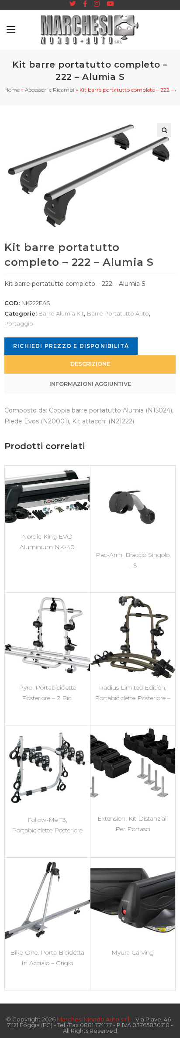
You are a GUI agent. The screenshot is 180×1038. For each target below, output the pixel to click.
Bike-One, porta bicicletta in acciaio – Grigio (47, 958)
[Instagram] (96, 4)
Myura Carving (132, 952)
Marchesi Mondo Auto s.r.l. (94, 1019)
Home (12, 89)
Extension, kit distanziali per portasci (132, 824)
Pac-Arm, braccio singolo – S (133, 560)
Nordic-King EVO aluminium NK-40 (47, 542)
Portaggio (18, 323)
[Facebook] (85, 4)
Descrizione (90, 364)
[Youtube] (108, 4)
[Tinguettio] (73, 4)
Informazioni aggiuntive (90, 384)
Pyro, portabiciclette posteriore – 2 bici (47, 693)
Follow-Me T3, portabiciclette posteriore (47, 825)
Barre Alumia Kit (61, 313)
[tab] (90, 364)
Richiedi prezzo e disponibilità (71, 346)
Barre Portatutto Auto (118, 313)
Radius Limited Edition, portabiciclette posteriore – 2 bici (132, 693)
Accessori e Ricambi (49, 89)
